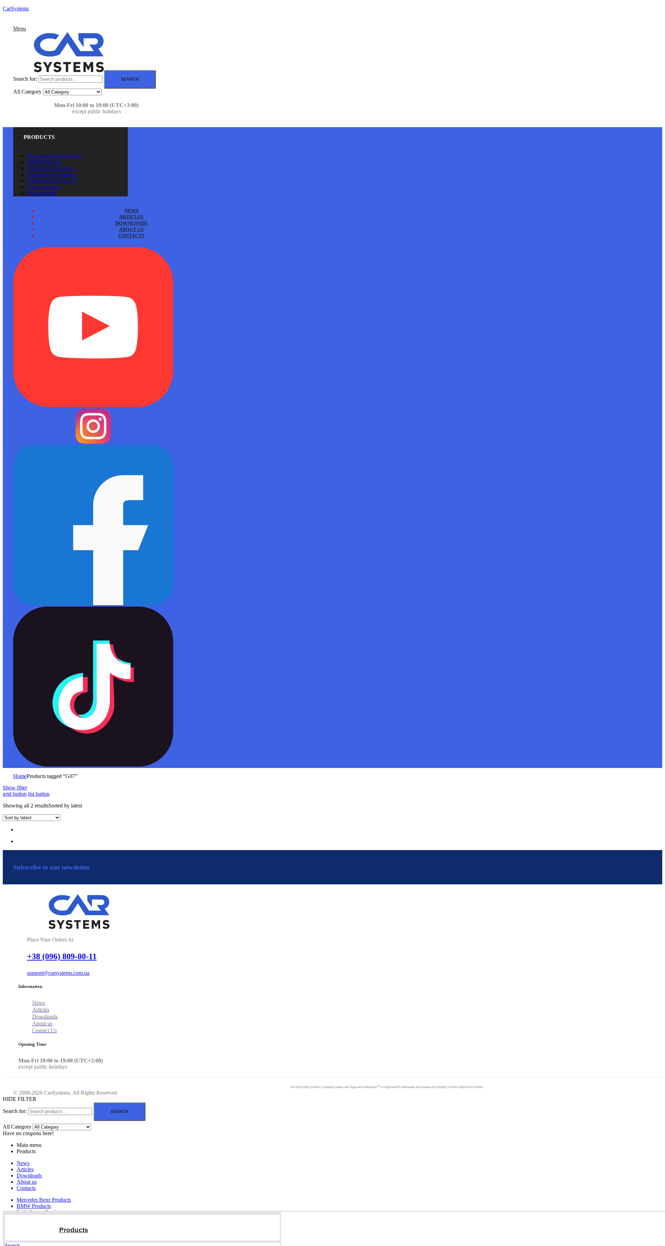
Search (130, 79)
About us (27, 1182)
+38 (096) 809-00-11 (62, 956)
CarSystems (16, 8)
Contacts (26, 1188)
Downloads (29, 1175)
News (23, 1163)
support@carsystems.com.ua (58, 973)
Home (20, 776)
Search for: (25, 79)
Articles (25, 1169)
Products (73, 1230)
